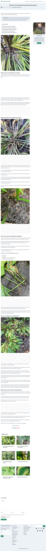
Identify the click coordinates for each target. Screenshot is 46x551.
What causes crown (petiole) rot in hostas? (8, 26)
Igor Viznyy (4, 7)
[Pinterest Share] (17, 428)
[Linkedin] (40, 531)
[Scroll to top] (44, 548)
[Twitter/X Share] (14, 428)
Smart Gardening (33, 1)
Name (2, 512)
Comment (3, 500)
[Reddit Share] (19, 428)
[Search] (44, 526)
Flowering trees (14, 533)
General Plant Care (40, 1)
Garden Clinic (28, 1)
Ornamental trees (15, 531)
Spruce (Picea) (14, 540)
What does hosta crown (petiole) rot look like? (9, 27)
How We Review (26, 530)
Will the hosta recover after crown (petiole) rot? (9, 32)
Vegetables (14, 544)
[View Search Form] (44, 1)
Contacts (25, 533)
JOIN (2, 536)
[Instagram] (41, 528)
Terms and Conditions (27, 527)
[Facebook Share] (12, 428)
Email (12, 512)
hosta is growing (26, 412)
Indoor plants (14, 528)
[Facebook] (36, 528)
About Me (25, 534)
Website (23, 512)
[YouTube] (43, 528)
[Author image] (1, 7)
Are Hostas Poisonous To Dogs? (23, 461)
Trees (13, 530)
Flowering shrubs (15, 527)
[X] (39, 528)
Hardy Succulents (15, 534)
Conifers (13, 538)
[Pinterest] (38, 531)
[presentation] (8, 440)
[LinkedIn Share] (15, 428)
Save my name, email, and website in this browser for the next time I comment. (13, 514)
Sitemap (25, 531)
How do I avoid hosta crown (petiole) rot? (8, 30)
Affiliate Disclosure (27, 528)
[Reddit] (42, 531)
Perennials (14, 537)
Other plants (14, 541)
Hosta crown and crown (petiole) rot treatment (9, 29)
